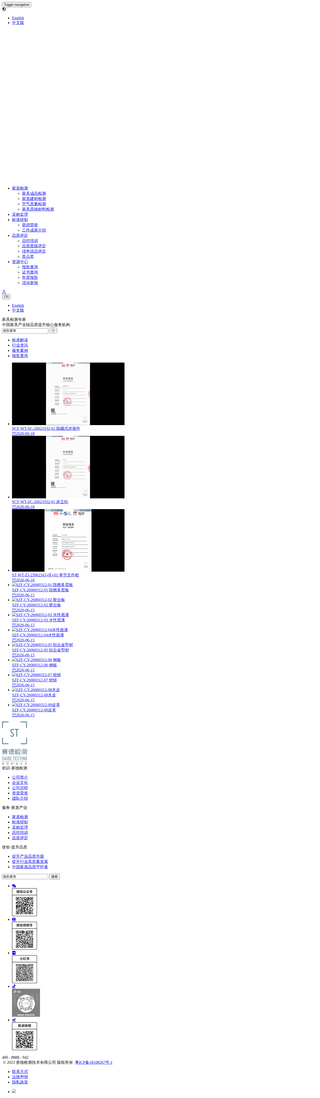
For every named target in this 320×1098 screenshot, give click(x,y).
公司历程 (20, 788)
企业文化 (20, 782)
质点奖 (28, 256)
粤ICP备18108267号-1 (93, 1062)
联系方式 (20, 1071)
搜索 (54, 876)
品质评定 (20, 235)
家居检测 (20, 188)
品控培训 (30, 241)
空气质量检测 (34, 204)
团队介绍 (20, 798)
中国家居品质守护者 (30, 867)
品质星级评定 (34, 246)
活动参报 (30, 283)
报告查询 (30, 267)
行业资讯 (20, 345)
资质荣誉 (20, 793)
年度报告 (30, 277)
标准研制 (20, 220)
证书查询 (30, 272)
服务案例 (20, 350)
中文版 (18, 23)
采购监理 (20, 214)
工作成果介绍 (34, 230)
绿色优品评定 (34, 251)
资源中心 (20, 262)
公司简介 (20, 777)
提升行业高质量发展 (30, 861)
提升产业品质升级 (28, 856)
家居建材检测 (34, 199)
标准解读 (20, 340)
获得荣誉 (30, 225)
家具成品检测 (34, 193)
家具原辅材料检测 (38, 209)
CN (6, 297)
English (18, 18)
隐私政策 (20, 1082)
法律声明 (20, 1077)
